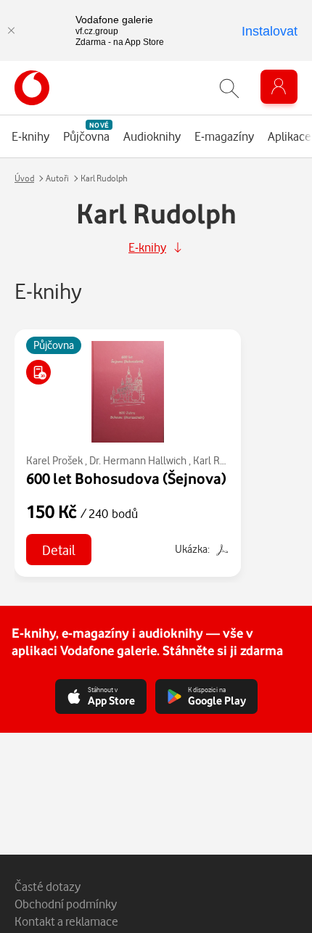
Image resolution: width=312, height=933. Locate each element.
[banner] (32, 87)
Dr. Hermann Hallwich (137, 460)
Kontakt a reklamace (66, 921)
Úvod (24, 178)
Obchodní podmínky (66, 903)
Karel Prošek (54, 460)
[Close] (11, 30)
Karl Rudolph (222, 460)
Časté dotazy (48, 886)
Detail (58, 549)
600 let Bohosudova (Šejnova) (126, 478)
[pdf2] (220, 549)
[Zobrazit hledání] (229, 88)
